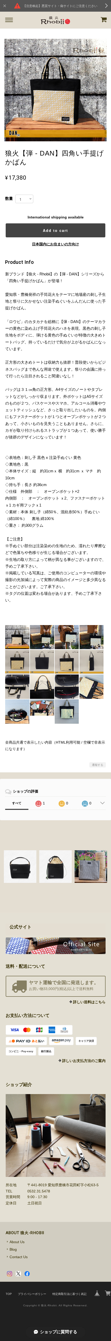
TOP (9, 1293)
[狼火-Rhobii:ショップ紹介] (56, 1135)
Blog (13, 1249)
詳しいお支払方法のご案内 (84, 1061)
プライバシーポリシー (32, 1293)
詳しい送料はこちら (89, 1002)
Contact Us (19, 1257)
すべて (16, 803)
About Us (17, 1242)
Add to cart (55, 230)
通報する (97, 764)
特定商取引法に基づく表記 (69, 1293)
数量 (9, 198)
